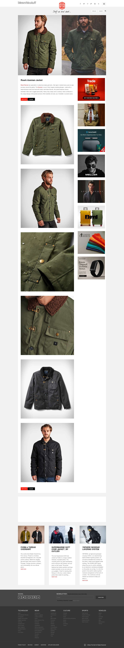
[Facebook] (80, 3)
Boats (100, 613)
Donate (65, 613)
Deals (36, 618)
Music (64, 620)
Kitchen (52, 623)
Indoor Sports (85, 616)
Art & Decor (53, 615)
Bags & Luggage (39, 615)
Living (53, 610)
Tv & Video (20, 632)
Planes (100, 623)
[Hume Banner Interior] (91, 140)
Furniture (53, 620)
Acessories (37, 613)
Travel (64, 625)
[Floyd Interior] (91, 217)
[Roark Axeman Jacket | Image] (62, 45)
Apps (19, 613)
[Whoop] (91, 268)
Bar (51, 616)
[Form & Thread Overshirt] (31, 534)
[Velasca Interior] (91, 115)
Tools (19, 630)
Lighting (53, 625)
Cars (100, 615)
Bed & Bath (53, 618)
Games (52, 622)
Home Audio (21, 625)
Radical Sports (85, 620)
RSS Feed (30, 645)
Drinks (65, 615)
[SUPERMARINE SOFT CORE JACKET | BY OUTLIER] (62, 534)
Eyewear (37, 622)
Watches (37, 637)
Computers (20, 616)
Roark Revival (24, 85)
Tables (52, 634)
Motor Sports (85, 618)
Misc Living (53, 629)
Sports (85, 610)
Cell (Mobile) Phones (23, 615)
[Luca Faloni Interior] (91, 191)
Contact (36, 645)
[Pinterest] (87, 3)
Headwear (37, 625)
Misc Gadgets (21, 627)
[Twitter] (84, 3)
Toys (52, 636)
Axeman (40, 87)
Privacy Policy (22, 645)
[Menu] (104, 3)
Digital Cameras (22, 620)
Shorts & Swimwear (39, 629)
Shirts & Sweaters (39, 627)
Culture (66, 610)
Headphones (21, 623)
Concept (101, 616)
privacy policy (76, 600)
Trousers (37, 634)
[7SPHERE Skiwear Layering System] (93, 534)
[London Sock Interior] (91, 242)
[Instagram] (94, 3)
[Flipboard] (91, 3)
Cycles (100, 618)
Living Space (54, 627)
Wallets (36, 636)
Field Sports (85, 613)
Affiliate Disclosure (53, 645)
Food (64, 616)
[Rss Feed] (98, 3)
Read (64, 622)
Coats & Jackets (39, 616)
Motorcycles (102, 622)
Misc (100, 620)
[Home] (62, 5)
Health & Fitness (86, 615)
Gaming (20, 622)
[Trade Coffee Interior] (91, 89)
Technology (23, 610)
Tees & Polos (38, 632)
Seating (52, 630)
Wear (37, 610)
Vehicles (102, 610)
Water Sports (85, 622)
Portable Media (22, 629)
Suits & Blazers (38, 630)
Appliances (53, 613)
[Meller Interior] (91, 166)
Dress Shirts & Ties (39, 620)
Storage (53, 632)
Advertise (43, 645)
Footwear (37, 623)
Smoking (65, 623)
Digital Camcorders (23, 618)
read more (23, 569)
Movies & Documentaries (69, 618)
